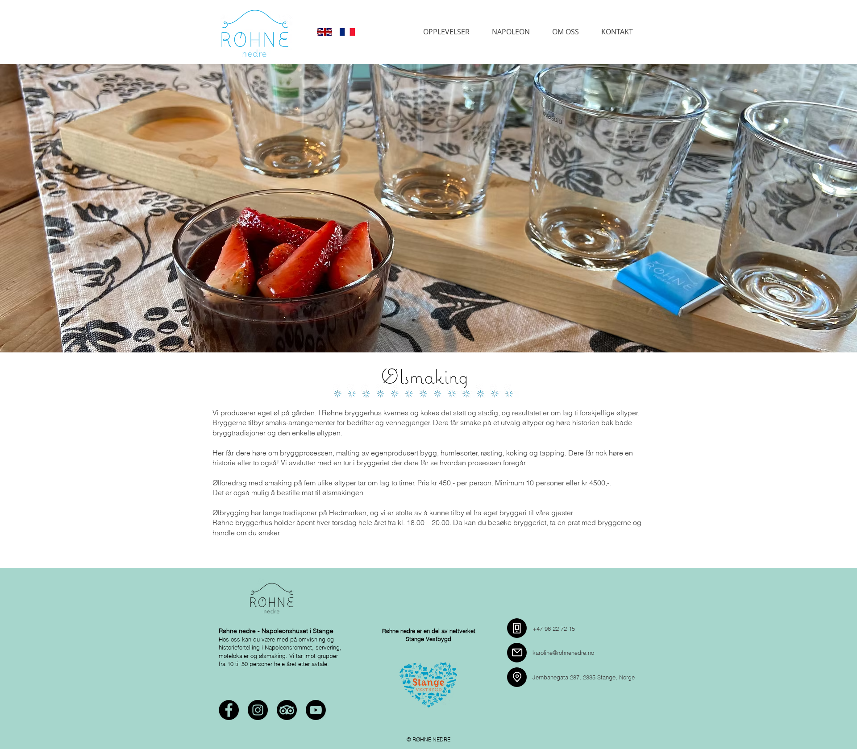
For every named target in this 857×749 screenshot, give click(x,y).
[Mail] (517, 652)
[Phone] (517, 628)
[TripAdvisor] (287, 710)
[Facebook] (229, 710)
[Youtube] (316, 710)
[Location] (517, 677)
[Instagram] (258, 710)
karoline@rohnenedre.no (563, 652)
